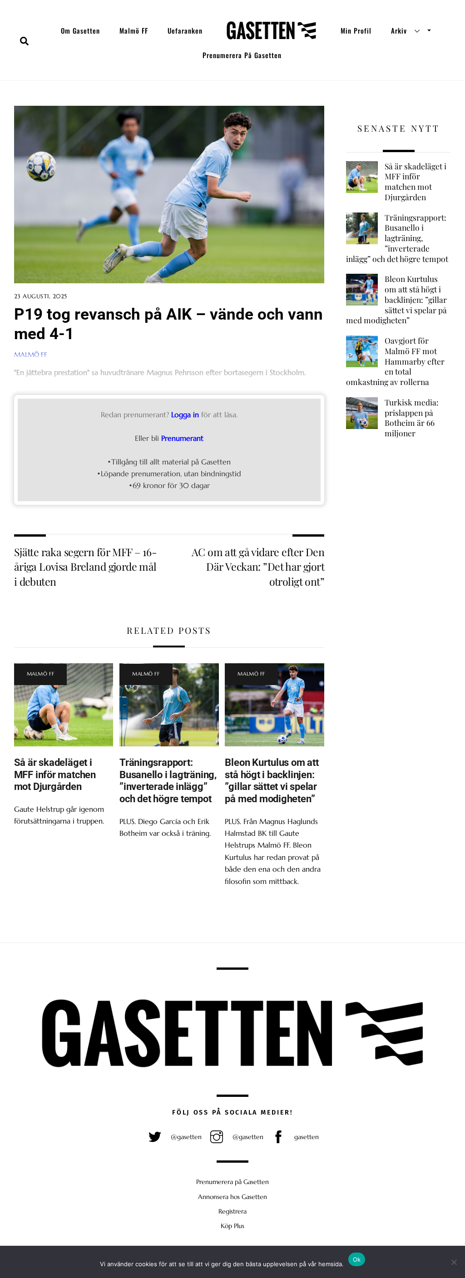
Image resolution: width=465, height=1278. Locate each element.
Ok (357, 1259)
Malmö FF (133, 30)
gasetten (305, 1137)
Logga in (185, 414)
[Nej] (453, 1262)
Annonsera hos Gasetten (232, 1197)
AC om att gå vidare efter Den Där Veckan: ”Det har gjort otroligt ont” (258, 566)
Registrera (232, 1211)
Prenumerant (182, 438)
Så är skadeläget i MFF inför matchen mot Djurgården (55, 774)
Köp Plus (232, 1226)
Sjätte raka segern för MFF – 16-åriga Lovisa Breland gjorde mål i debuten (85, 566)
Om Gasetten (80, 30)
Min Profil (356, 30)
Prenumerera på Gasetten (242, 55)
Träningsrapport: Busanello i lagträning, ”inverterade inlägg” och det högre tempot (168, 780)
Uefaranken (185, 30)
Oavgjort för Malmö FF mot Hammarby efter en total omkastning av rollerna (395, 361)
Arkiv (399, 30)
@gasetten (185, 1137)
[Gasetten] (271, 30)
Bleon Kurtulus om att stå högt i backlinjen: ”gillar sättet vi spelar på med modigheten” (271, 780)
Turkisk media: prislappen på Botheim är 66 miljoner (412, 417)
